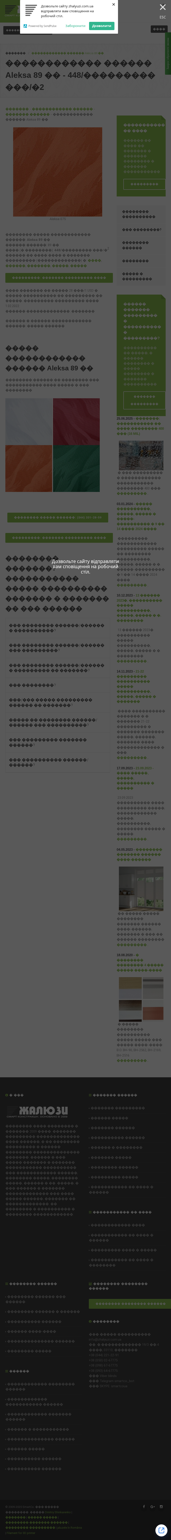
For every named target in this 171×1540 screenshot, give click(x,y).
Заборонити (75, 25)
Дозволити (101, 25)
